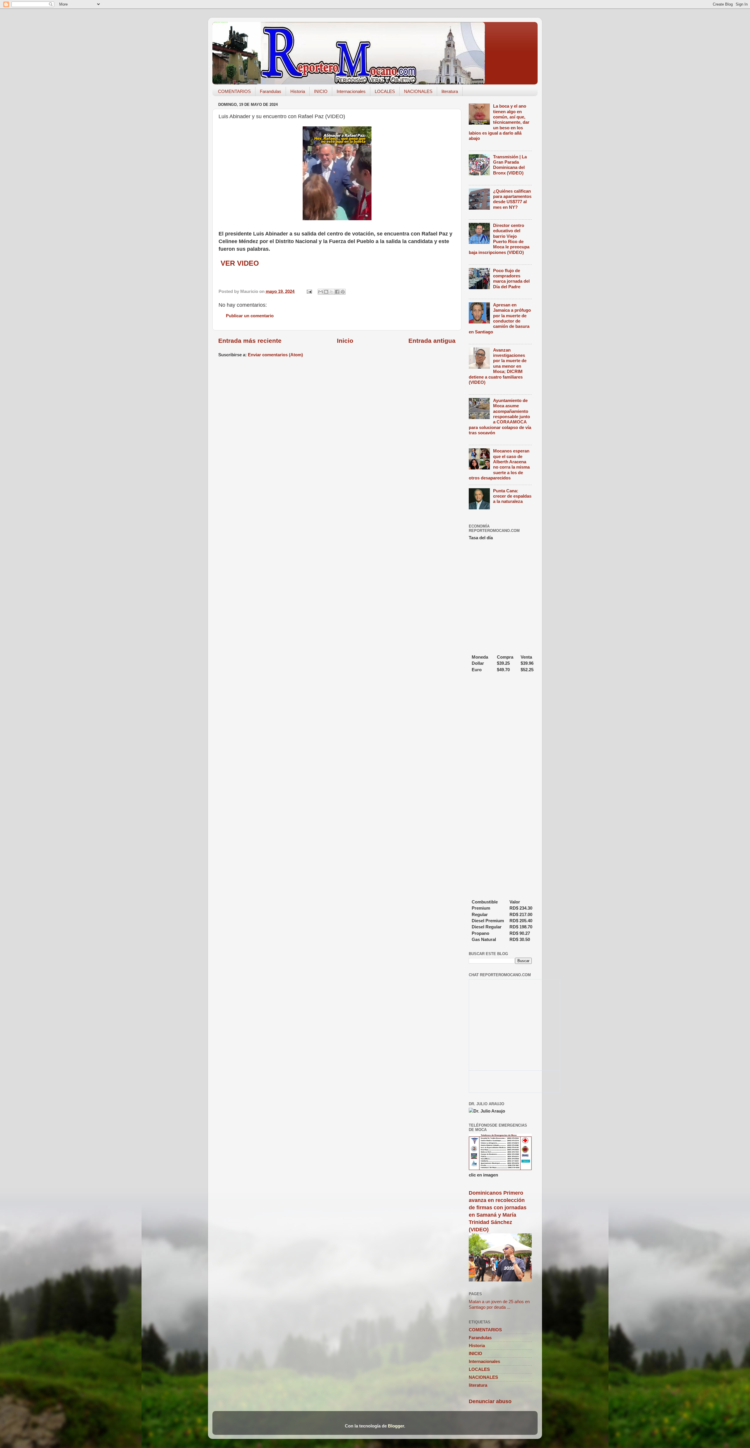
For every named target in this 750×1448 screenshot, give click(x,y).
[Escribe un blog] (326, 292)
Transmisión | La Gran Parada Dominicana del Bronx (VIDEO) (510, 164)
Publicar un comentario (250, 315)
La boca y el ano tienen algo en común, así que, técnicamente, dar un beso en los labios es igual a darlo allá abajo (499, 122)
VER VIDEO (239, 263)
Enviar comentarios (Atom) (275, 354)
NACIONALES (418, 91)
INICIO (321, 91)
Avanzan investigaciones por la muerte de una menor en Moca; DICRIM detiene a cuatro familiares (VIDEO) (497, 366)
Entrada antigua (432, 340)
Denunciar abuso (490, 1401)
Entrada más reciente (250, 340)
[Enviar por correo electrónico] (320, 292)
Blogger (396, 1425)
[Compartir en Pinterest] (343, 292)
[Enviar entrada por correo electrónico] (309, 291)
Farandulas (270, 91)
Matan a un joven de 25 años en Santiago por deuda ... (499, 1304)
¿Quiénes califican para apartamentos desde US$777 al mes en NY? (512, 199)
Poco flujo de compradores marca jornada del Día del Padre (511, 278)
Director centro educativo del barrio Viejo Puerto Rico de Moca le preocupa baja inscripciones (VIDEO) (499, 239)
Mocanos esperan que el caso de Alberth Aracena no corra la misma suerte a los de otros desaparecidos (499, 464)
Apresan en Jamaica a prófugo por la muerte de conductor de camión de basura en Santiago (500, 318)
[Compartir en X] (332, 292)
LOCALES (385, 91)
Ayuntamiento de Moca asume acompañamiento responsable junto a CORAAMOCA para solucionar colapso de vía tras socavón (500, 416)
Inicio (345, 340)
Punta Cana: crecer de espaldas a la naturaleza (512, 496)
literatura (450, 91)
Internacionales (351, 91)
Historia (297, 91)
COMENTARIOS (234, 91)
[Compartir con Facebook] (337, 292)
